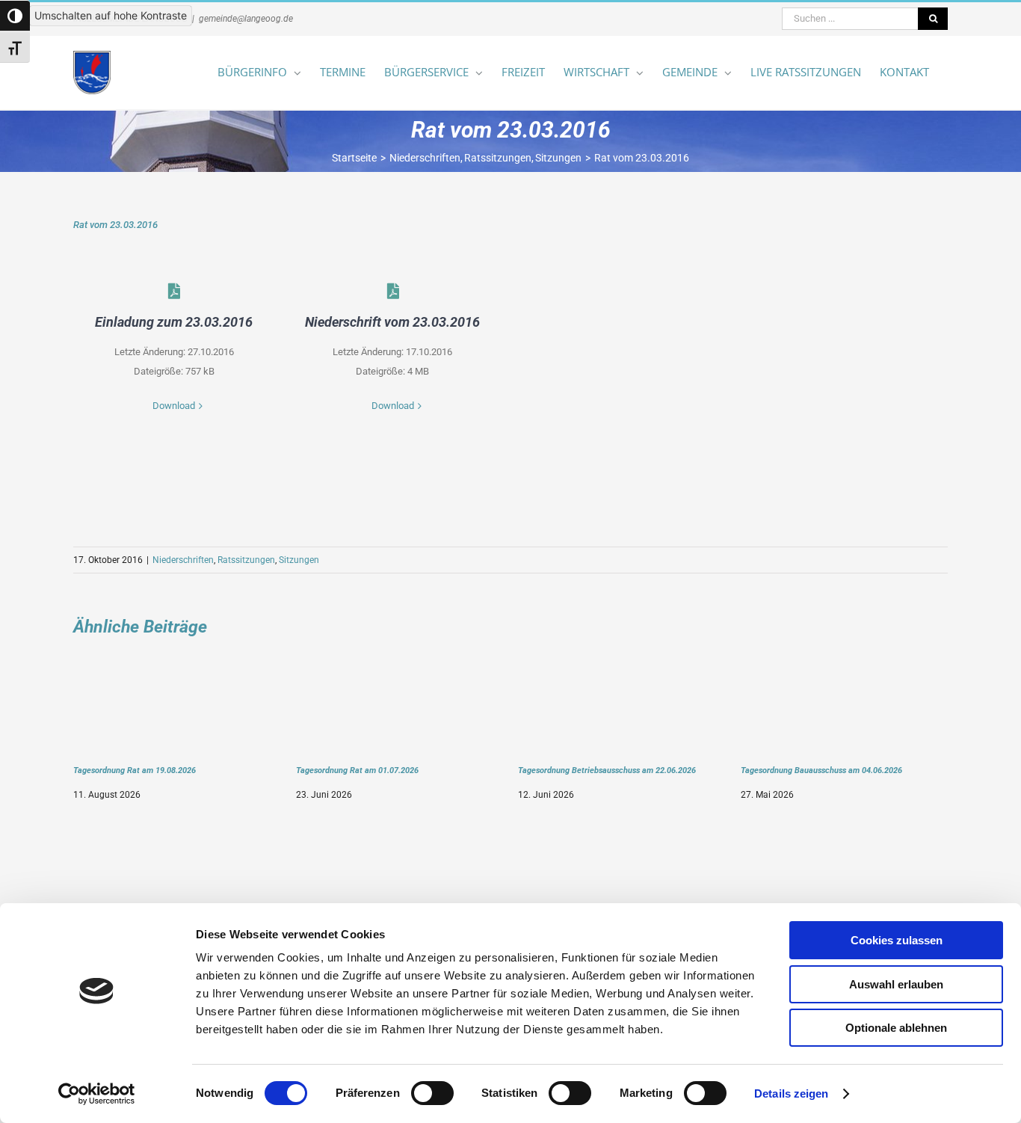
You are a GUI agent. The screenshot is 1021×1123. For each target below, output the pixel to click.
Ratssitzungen (246, 560)
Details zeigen (791, 1093)
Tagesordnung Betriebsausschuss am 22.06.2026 (607, 770)
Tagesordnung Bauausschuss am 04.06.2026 (821, 770)
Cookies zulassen (897, 940)
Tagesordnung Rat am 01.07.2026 (357, 770)
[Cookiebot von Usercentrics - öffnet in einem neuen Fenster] (96, 1094)
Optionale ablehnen (896, 1027)
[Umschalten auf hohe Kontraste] (15, 15)
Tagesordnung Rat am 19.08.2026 (134, 770)
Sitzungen (299, 560)
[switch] (432, 1093)
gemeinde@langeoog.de (246, 18)
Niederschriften (183, 560)
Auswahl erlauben (896, 984)
